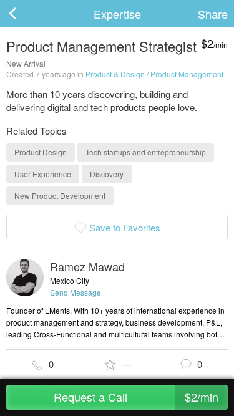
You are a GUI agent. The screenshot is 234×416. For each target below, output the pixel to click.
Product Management (186, 74)
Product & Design (115, 74)
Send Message (75, 292)
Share (213, 14)
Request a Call (136, 397)
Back (25, 13)
